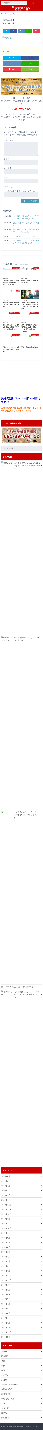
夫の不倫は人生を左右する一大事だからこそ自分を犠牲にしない (26, 242)
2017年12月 (6, 1275)
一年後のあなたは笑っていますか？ (26, 236)
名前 (7, 159)
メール (7, 168)
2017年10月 (6, 1285)
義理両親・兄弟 (7, 1399)
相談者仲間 (6, 1394)
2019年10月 (6, 1214)
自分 (3, 1403)
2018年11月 (6, 1223)
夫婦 (3, 1361)
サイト (6, 177)
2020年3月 (5, 1190)
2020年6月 (5, 1176)
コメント (8, 140)
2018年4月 (5, 1256)
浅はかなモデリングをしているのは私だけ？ (26, 224)
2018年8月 (5, 1238)
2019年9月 (5, 1219)
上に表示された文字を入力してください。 (21, 191)
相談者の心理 (6, 1389)
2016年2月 (5, 1337)
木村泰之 (5, 1375)
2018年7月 (5, 1242)
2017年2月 (5, 1323)
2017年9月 (5, 1289)
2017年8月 (5, 1294)
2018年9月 (5, 1233)
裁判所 (4, 1413)
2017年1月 (5, 1327)
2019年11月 (6, 1209)
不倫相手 (5, 1356)
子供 (3, 1365)
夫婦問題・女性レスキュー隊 (19, 1426)
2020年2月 (5, 1195)
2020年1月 (5, 1200)
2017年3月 (5, 1318)
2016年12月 (6, 1332)
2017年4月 (5, 1313)
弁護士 (4, 1370)
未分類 (4, 1380)
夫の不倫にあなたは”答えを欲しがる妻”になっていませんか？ (26, 231)
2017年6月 (5, 1304)
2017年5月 (5, 1308)
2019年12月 (6, 1204)
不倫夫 (4, 1351)
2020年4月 (5, 1186)
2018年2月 (5, 1266)
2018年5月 (5, 1252)
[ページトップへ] (39, 1425)
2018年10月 (6, 1228)
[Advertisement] (21, 379)
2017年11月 (6, 1280)
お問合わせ (32, 3)
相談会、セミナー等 (9, 1384)
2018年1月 (5, 1271)
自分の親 (5, 1408)
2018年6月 (5, 1247)
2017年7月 (5, 1299)
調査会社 (5, 1417)
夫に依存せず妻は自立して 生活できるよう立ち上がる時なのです (26, 217)
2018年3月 (5, 1261)
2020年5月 (5, 1181)
